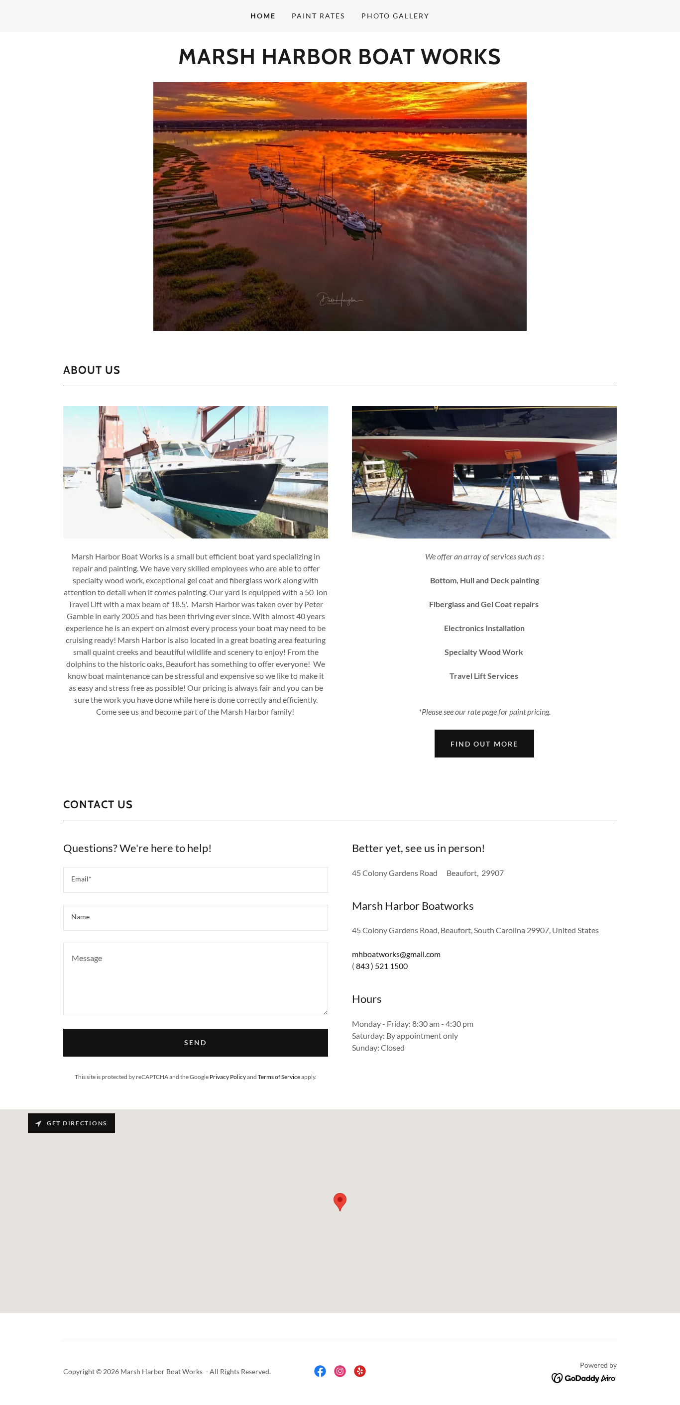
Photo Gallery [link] (395, 15)
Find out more (484, 744)
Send (195, 1042)
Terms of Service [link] (279, 1077)
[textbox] (195, 880)
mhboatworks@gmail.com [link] (396, 954)
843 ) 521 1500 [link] (382, 966)
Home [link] (263, 15)
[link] (339, 61)
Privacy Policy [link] (228, 1077)
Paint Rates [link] (318, 15)
